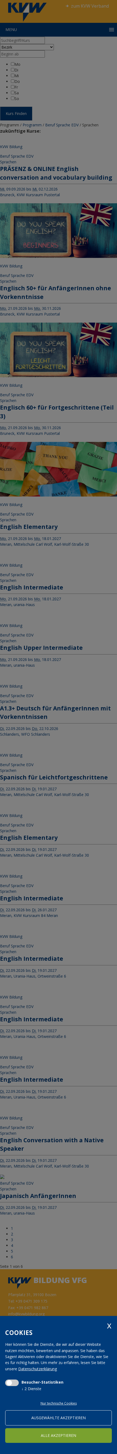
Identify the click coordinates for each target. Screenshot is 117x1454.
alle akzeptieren (58, 1435)
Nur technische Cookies (59, 1403)
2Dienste (31, 1388)
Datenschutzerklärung (37, 1368)
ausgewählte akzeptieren (58, 1417)
